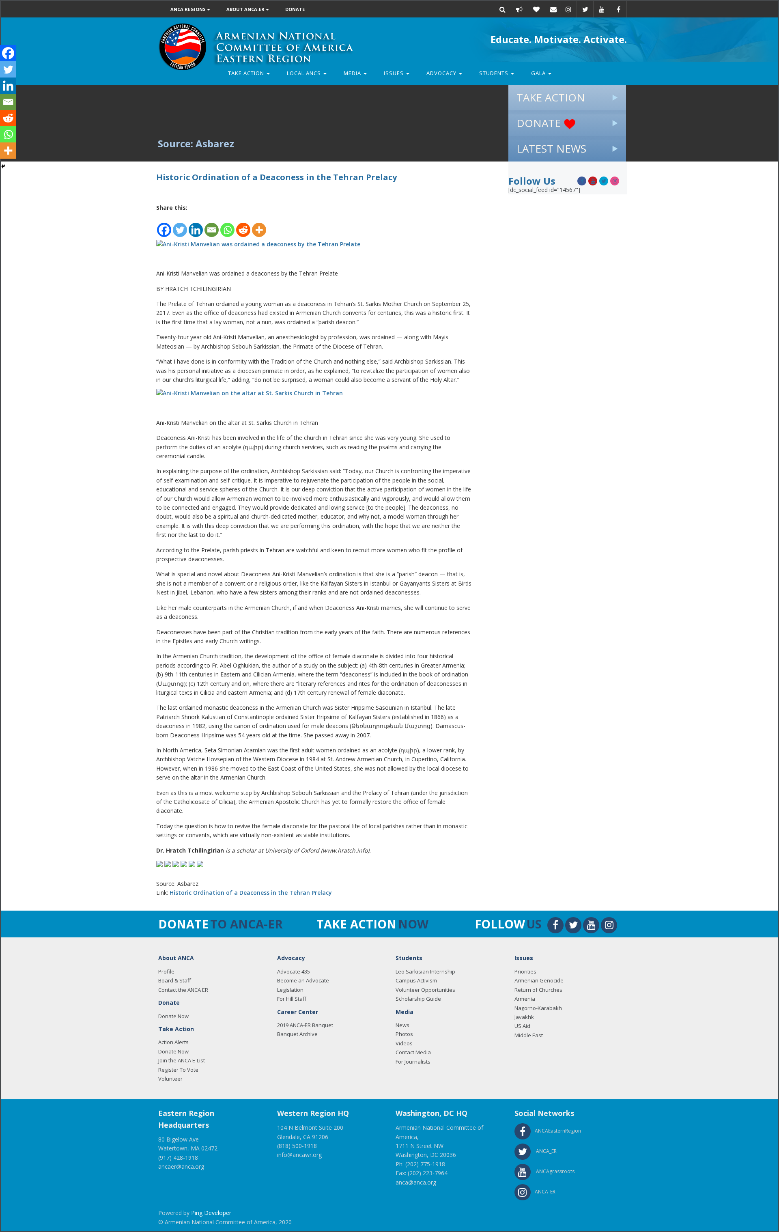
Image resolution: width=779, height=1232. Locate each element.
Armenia (524, 998)
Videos (404, 1043)
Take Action (247, 73)
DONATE (540, 123)
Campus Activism (416, 980)
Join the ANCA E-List (181, 1060)
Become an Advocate (303, 980)
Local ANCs (305, 73)
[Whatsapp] (227, 225)
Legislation (290, 989)
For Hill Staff (291, 998)
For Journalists (413, 1061)
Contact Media (413, 1052)
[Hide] (3, 166)
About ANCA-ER (246, 9)
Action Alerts (173, 1042)
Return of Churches (538, 989)
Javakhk (524, 1017)
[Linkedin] (196, 225)
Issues (394, 73)
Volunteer (170, 1078)
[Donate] (536, 9)
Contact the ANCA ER (183, 989)
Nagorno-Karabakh (538, 1008)
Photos (404, 1034)
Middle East (528, 1035)
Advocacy (442, 73)
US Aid (522, 1026)
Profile (166, 971)
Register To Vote (178, 1069)
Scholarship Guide (418, 998)
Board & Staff (174, 980)
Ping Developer (211, 1213)
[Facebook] (164, 225)
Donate (295, 9)
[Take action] (519, 9)
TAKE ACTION (550, 97)
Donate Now (173, 1016)
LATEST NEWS (551, 148)
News (402, 1025)
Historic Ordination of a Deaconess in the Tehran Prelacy (251, 892)
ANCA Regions (188, 9)
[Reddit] (243, 225)
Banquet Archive (297, 1034)
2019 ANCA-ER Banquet (305, 1025)
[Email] (553, 9)
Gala (539, 73)
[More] (259, 225)
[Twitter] (180, 225)
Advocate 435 (293, 971)
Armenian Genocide (539, 980)
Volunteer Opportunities (425, 989)
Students (494, 73)
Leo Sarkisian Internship (425, 971)
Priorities (525, 971)
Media (353, 73)
